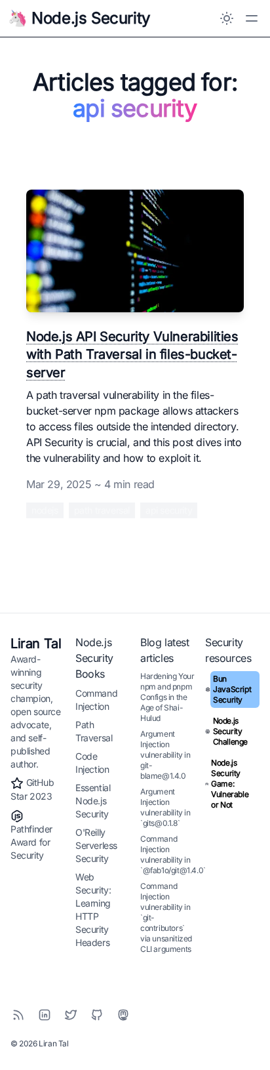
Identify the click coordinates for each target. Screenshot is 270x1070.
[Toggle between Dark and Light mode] (226, 18)
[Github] (97, 1015)
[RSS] (18, 1015)
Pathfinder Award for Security (31, 842)
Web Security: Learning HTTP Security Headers (93, 909)
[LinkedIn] (44, 1015)
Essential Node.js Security (92, 800)
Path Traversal (93, 731)
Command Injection (96, 700)
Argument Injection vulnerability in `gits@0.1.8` (165, 807)
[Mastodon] (123, 1015)
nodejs (44, 510)
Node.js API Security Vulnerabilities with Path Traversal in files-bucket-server (132, 355)
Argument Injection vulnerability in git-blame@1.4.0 (165, 755)
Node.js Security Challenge (230, 731)
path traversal (102, 510)
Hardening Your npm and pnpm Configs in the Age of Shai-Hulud (167, 697)
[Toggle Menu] (251, 18)
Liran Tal (35, 643)
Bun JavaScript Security (232, 689)
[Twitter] (71, 1015)
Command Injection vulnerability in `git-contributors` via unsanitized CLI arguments (166, 917)
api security (168, 510)
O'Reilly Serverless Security (96, 845)
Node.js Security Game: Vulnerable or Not (229, 784)
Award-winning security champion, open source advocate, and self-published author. (35, 711)
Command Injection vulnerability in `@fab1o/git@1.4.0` (173, 854)
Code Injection (92, 763)
